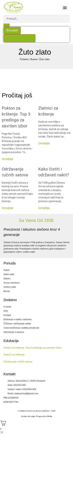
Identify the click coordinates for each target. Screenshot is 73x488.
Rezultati (12, 30)
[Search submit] (7, 25)
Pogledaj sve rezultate (19, 38)
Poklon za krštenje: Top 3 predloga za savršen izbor (32, 347)
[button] (65, 8)
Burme (33, 59)
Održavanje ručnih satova (18, 361)
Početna (24, 59)
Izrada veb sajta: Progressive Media (36, 416)
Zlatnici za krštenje (14, 354)
